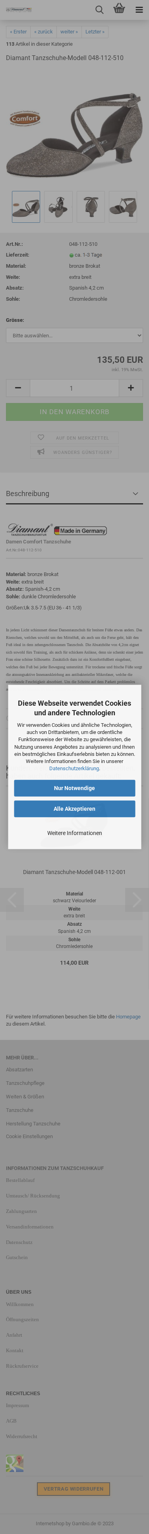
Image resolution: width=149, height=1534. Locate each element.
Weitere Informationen (74, 833)
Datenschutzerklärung (74, 768)
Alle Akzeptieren (74, 809)
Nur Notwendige (74, 788)
